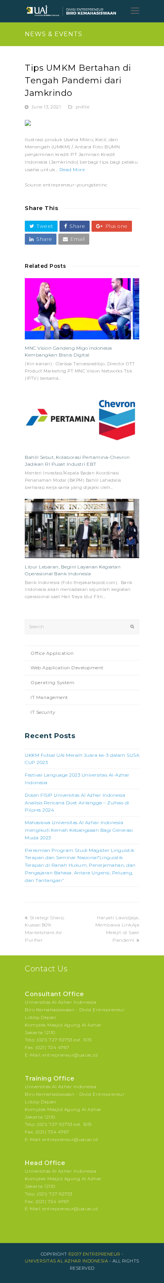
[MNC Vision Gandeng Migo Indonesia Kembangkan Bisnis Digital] (82, 308)
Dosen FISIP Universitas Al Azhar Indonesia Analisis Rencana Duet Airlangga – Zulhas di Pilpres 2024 (77, 802)
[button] (41, 226)
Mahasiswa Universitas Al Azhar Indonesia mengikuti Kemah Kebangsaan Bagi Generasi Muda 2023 (79, 830)
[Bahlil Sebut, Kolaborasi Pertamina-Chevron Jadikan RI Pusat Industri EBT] (82, 419)
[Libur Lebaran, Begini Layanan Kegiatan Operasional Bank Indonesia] (82, 528)
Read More (72, 169)
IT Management (49, 697)
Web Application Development (67, 667)
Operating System (52, 682)
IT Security (43, 712)
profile (83, 107)
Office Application (52, 653)
